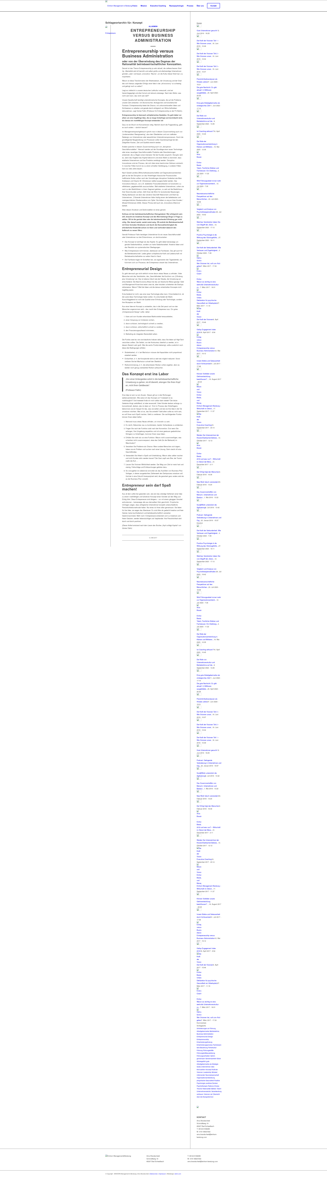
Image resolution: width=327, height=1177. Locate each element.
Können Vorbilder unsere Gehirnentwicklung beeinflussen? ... (206, 376)
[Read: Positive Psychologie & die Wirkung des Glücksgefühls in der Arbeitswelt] (199, 230)
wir (212, 1094)
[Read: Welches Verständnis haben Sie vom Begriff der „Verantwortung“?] (199, 218)
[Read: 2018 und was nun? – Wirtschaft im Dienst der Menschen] (199, 456)
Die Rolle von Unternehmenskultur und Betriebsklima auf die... (206, 118)
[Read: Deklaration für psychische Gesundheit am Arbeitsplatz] (199, 297)
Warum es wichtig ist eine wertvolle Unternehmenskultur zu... (208, 284)
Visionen (207, 1094)
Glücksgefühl (201, 1061)
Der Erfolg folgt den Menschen (208, 472)
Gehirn (212, 1056)
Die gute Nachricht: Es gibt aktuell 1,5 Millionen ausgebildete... (207, 90)
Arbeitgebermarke (203, 1031)
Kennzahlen (201, 1069)
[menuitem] (135, 5)
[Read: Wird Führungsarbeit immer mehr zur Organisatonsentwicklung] (199, 176)
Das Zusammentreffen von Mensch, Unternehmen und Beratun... (207, 495)
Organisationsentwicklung (206, 1078)
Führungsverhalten (203, 1056)
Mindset (214, 1072)
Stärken (213, 1089)
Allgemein (153, 26)
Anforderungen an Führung (206, 1028)
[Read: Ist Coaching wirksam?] (199, 127)
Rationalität (207, 1089)
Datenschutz (154, 1174)
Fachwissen (217, 1045)
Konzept (208, 1069)
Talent (219, 1089)
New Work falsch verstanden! (207, 482)
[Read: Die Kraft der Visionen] (199, 316)
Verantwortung (216, 1091)
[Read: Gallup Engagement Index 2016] (199, 325)
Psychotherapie (202, 1086)
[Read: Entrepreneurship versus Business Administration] (199, 345)
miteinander (201, 1075)
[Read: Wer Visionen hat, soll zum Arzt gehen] (199, 260)
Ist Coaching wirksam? (205, 131)
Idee (212, 1067)
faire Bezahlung (202, 1047)
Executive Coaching (204, 425)
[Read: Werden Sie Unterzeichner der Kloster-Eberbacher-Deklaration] (199, 431)
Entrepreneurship (203, 1039)
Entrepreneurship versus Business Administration (153, 35)
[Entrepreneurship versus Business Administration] (110, 31)
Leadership (207, 1072)
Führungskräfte (208, 1050)
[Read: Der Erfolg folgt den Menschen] (199, 468)
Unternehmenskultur (204, 1091)
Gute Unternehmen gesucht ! (207, 30)
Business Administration (205, 1034)
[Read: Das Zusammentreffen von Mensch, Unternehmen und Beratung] (199, 488)
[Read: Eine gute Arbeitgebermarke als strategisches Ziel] (199, 99)
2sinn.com (178, 1174)
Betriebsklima (214, 1031)
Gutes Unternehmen (204, 1067)
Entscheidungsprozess (205, 1045)
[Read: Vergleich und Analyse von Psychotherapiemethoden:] (199, 205)
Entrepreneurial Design (205, 1036)
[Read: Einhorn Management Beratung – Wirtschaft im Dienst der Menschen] (199, 403)
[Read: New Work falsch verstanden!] (199, 478)
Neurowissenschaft (212, 1075)
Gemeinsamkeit (210, 1058)
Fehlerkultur (212, 1047)
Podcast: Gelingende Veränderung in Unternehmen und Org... (209, 518)
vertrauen (200, 1094)
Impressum (162, 1174)
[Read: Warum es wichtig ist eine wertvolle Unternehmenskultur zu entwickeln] (199, 279)
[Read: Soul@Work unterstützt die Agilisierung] (199, 500)
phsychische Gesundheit (205, 1080)
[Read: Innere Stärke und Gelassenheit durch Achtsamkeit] (199, 356)
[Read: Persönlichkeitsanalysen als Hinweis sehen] (199, 75)
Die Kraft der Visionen (205, 319)
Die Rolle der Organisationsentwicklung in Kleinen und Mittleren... (207, 144)
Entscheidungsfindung (204, 1042)
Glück (219, 1058)
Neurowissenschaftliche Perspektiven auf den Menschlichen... (205, 196)
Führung (200, 1050)
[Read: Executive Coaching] (199, 422)
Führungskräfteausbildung (206, 1053)
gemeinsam (201, 1058)
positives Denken (212, 1083)
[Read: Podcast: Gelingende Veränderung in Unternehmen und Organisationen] (199, 511)
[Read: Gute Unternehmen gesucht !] (199, 26)
